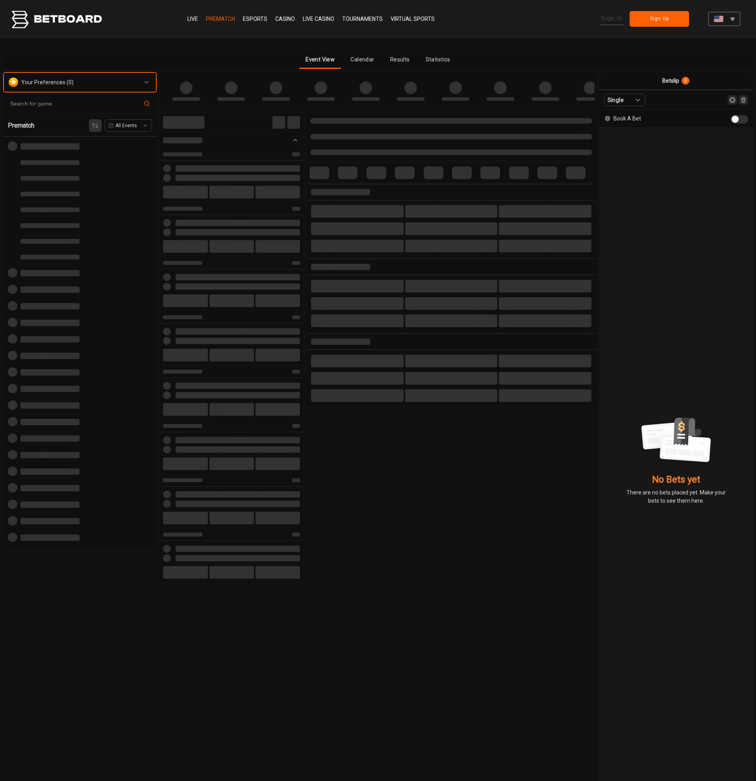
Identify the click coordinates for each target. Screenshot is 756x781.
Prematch (220, 19)
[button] (320, 59)
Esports (255, 19)
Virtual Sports (413, 19)
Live (192, 19)
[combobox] (724, 19)
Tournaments (362, 19)
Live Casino (318, 19)
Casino (285, 19)
